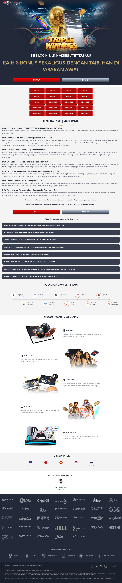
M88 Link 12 (85, 102)
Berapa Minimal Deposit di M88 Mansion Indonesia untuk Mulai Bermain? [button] (34, 247)
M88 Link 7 (69, 96)
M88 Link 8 (85, 96)
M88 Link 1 (37, 90)
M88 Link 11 (69, 102)
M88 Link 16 (85, 108)
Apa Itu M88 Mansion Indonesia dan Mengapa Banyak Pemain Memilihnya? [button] (34, 225)
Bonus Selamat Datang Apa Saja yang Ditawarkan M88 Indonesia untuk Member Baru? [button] (40, 269)
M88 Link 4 (85, 90)
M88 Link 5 (37, 96)
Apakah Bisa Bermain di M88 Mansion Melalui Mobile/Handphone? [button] (31, 276)
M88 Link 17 (37, 113)
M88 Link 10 (53, 102)
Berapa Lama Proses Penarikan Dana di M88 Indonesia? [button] (26, 254)
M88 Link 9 (37, 102)
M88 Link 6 (53, 96)
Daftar (36, 80)
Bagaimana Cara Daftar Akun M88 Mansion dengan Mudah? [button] (29, 232)
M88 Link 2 (53, 90)
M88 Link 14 (53, 108)
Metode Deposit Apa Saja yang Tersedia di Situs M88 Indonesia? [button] (30, 240)
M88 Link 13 (37, 108)
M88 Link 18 (53, 113)
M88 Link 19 (69, 113)
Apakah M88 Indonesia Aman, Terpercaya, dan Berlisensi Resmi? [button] (30, 262)
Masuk (85, 80)
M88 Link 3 (69, 90)
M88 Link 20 (85, 113)
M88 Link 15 (69, 108)
